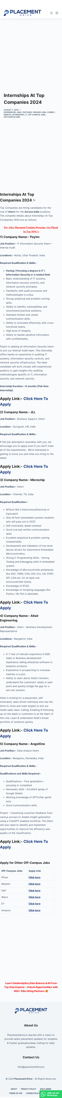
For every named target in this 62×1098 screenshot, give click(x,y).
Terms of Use (15, 1093)
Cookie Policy (33, 1093)
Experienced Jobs (12, 112)
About (14, 1089)
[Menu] (57, 13)
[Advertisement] (31, 50)
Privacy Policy (28, 1089)
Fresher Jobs (39, 112)
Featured (27, 112)
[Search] (51, 13)
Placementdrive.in (17, 1034)
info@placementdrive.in (31, 1066)
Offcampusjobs (12, 117)
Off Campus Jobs (36, 115)
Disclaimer (45, 1089)
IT (26, 115)
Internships (18, 115)
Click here (34, 883)
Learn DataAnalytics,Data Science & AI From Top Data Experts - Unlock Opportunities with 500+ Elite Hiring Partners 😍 (31, 987)
